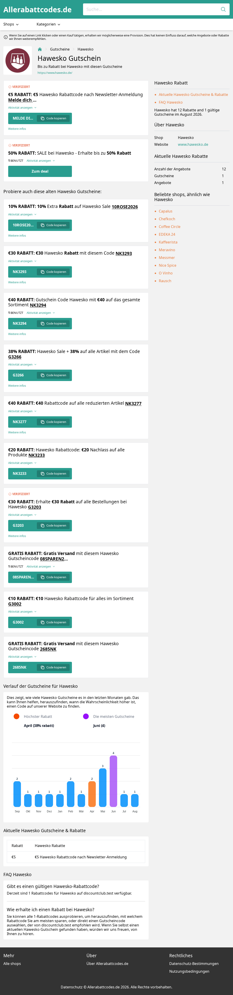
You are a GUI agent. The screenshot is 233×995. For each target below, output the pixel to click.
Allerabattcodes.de (37, 9)
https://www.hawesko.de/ (55, 72)
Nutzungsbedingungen (189, 971)
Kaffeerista (168, 242)
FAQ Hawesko (171, 102)
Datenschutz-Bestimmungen (194, 963)
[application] (76, 776)
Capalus (165, 211)
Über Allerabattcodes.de (107, 963)
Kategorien (47, 24)
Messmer (167, 257)
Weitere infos (17, 128)
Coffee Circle (169, 226)
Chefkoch (167, 218)
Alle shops (12, 963)
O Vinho (166, 273)
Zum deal (40, 171)
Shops (9, 24)
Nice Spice (167, 265)
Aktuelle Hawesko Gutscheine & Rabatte (193, 94)
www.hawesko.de (193, 144)
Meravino (167, 249)
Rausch (165, 280)
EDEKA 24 (167, 234)
